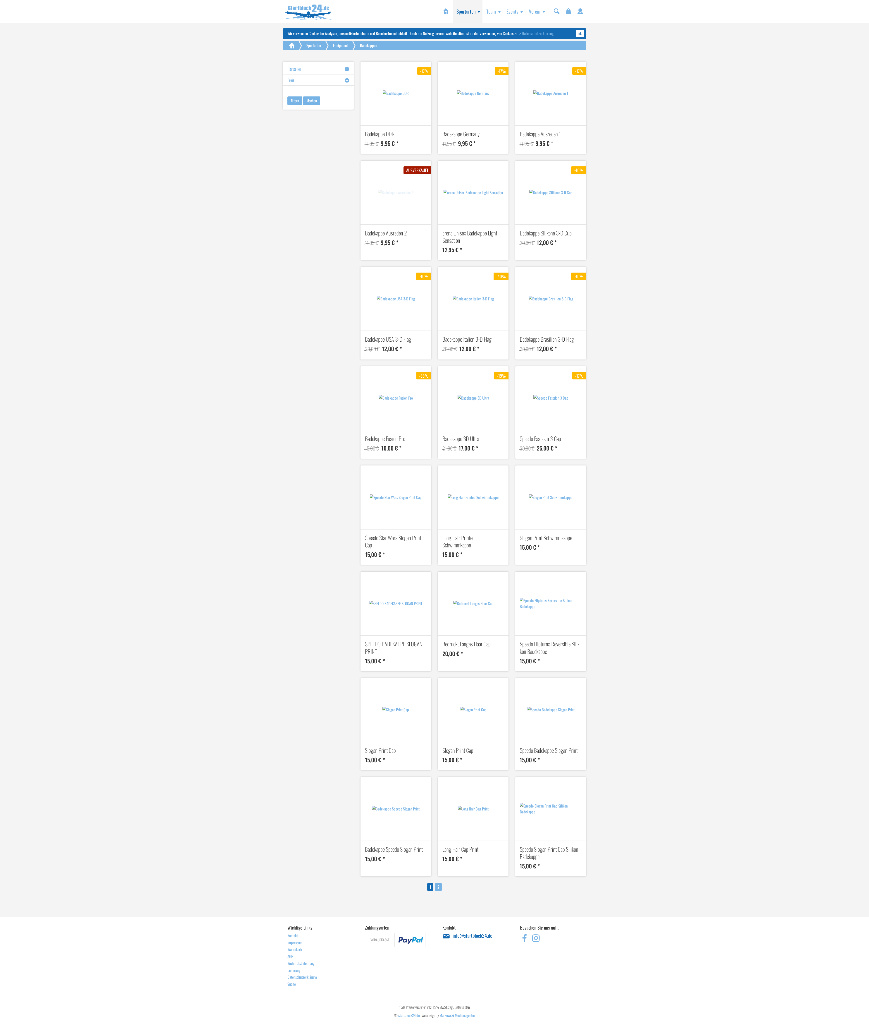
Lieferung (293, 970)
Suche (291, 984)
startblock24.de (409, 1015)
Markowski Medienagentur (457, 1015)
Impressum (295, 942)
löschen (311, 100)
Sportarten (466, 11)
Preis (290, 80)
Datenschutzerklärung (538, 33)
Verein (534, 11)
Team (491, 11)
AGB (290, 956)
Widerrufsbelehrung (300, 963)
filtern (295, 100)
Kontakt (292, 935)
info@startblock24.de (472, 936)
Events (512, 11)
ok (580, 33)
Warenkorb (294, 949)
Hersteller (294, 69)
